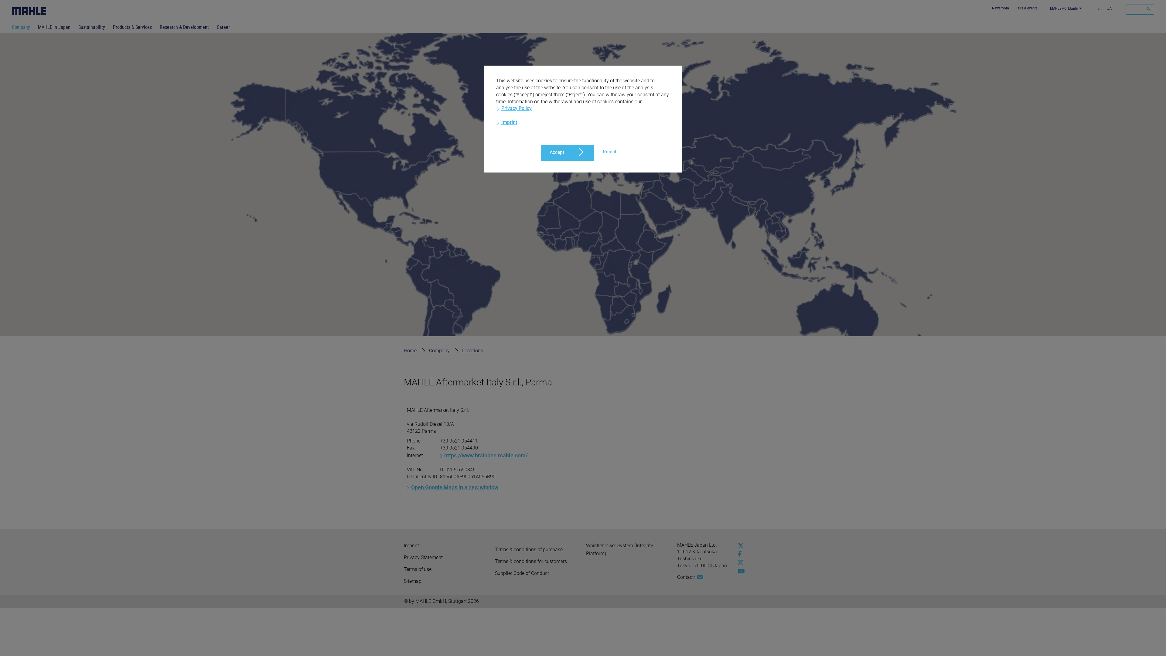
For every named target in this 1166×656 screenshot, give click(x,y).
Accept (557, 152)
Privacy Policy (516, 108)
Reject (609, 152)
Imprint (509, 122)
